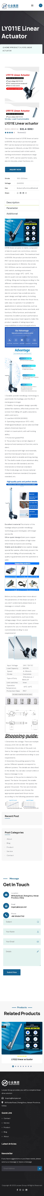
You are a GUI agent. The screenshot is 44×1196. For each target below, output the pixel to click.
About (9, 839)
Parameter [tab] (12, 208)
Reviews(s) (22, 132)
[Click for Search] (40, 5)
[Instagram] (26, 193)
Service (10, 851)
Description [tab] (13, 202)
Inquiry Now (15, 169)
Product (10, 847)
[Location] (7, 895)
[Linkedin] (24, 193)
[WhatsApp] (18, 193)
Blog (8, 843)
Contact (10, 855)
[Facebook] (21, 193)
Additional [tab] (12, 213)
